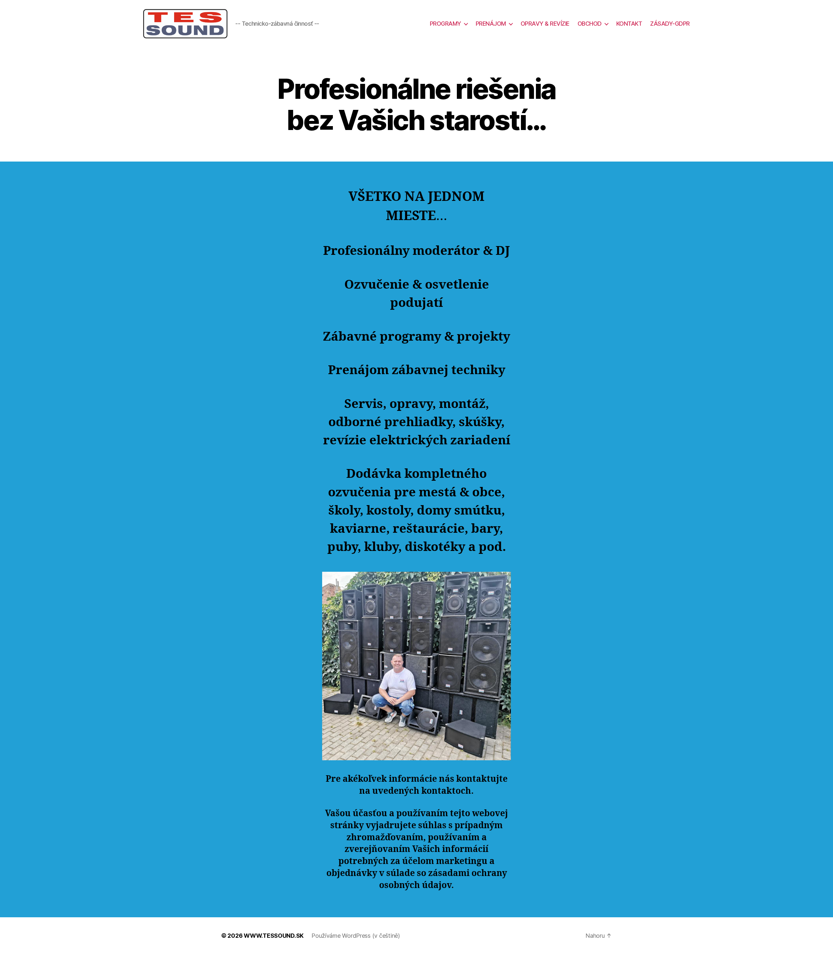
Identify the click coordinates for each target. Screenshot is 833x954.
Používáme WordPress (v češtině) (355, 935)
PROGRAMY (445, 23)
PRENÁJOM (491, 23)
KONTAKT (629, 23)
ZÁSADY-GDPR (670, 23)
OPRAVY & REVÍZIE (545, 23)
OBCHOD (590, 23)
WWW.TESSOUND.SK (274, 935)
